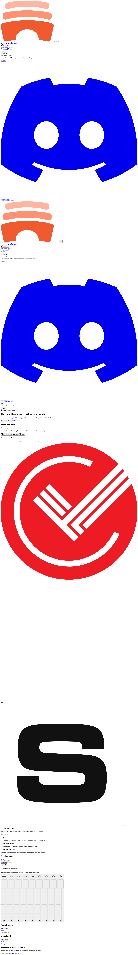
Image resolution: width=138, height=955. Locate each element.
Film (2, 928)
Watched (5, 49)
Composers (10, 47)
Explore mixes (15, 420)
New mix (5, 53)
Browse (5, 45)
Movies (9, 43)
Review (8, 200)
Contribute (3, 200)
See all (2, 859)
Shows (15, 43)
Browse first (16, 953)
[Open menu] (2, 403)
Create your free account (7, 953)
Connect (3, 60)
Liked (10, 49)
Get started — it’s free (6, 420)
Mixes (2, 47)
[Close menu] (61, 241)
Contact (12, 200)
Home (4, 43)
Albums (6, 47)
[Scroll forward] (5, 864)
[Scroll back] (2, 864)
